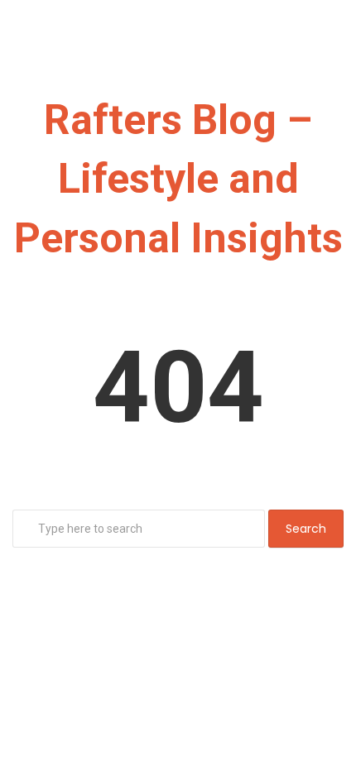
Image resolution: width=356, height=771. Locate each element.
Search (306, 528)
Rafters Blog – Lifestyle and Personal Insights (178, 179)
